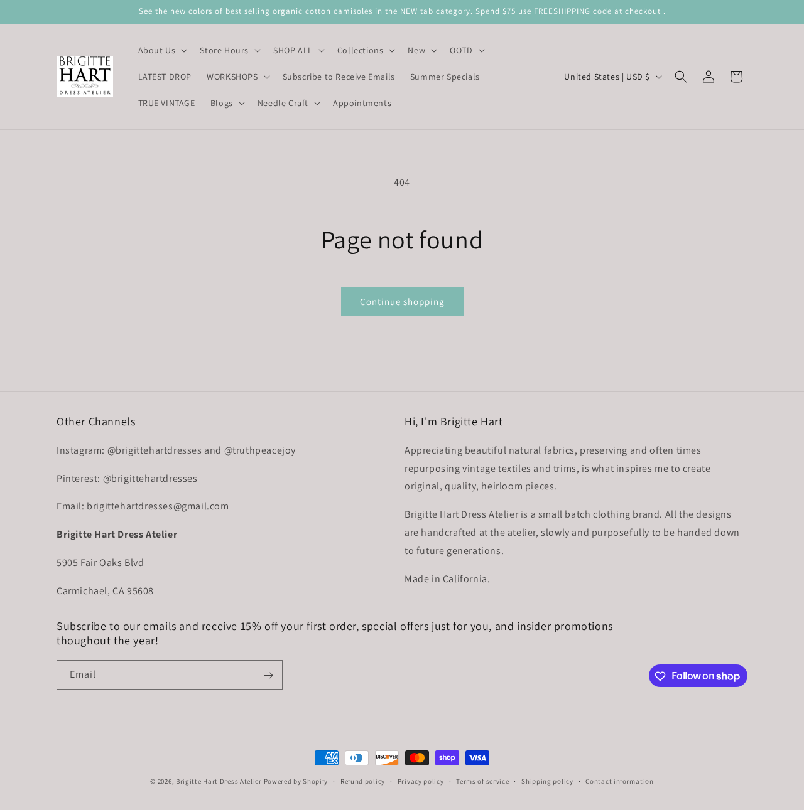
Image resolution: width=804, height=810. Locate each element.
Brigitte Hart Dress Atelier (219, 781)
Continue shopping (402, 301)
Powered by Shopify (296, 781)
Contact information (619, 780)
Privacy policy (421, 780)
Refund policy (362, 780)
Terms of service (482, 780)
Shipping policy (547, 780)
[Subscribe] (268, 675)
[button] (162, 50)
